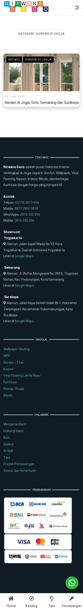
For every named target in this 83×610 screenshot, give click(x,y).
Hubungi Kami (13, 431)
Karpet (8, 369)
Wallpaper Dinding (16, 349)
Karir (6, 437)
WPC (6, 356)
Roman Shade (13, 389)
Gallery (8, 444)
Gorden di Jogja (38, 59)
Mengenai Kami (14, 424)
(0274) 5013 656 (27, 202)
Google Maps (24, 256)
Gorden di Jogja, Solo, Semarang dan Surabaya (42, 102)
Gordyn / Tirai (13, 362)
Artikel (14, 59)
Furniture (10, 382)
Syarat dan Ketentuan (19, 470)
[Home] (26, 11)
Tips (6, 457)
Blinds (7, 395)
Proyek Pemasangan (18, 464)
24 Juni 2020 (14, 96)
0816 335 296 (30, 214)
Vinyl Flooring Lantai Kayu (21, 375)
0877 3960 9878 (26, 208)
